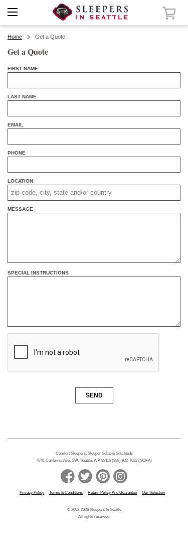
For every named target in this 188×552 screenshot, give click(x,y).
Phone (17, 153)
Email (15, 124)
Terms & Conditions (66, 492)
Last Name (22, 96)
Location (20, 181)
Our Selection (153, 492)
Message (20, 209)
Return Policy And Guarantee (112, 492)
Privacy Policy (32, 492)
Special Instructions (38, 272)
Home (15, 37)
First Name (23, 68)
